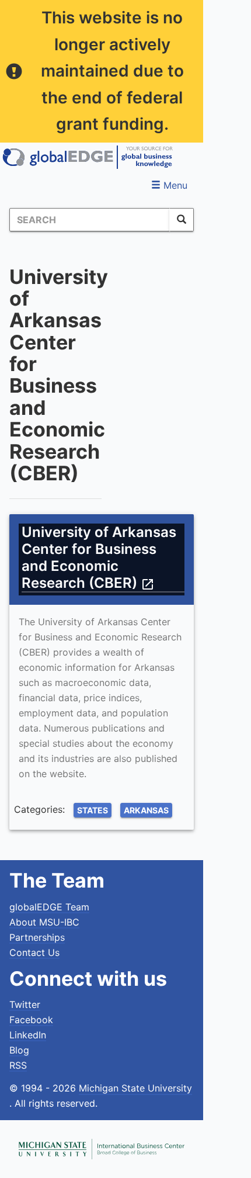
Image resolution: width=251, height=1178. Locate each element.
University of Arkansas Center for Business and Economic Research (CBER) (99, 557)
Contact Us (34, 952)
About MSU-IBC (44, 922)
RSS (18, 1065)
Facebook (31, 1019)
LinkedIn (27, 1035)
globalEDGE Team (49, 907)
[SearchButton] (181, 219)
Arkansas (146, 810)
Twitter (24, 1004)
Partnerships (37, 937)
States (92, 810)
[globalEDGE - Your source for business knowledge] (87, 157)
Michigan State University (135, 1088)
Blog (19, 1050)
